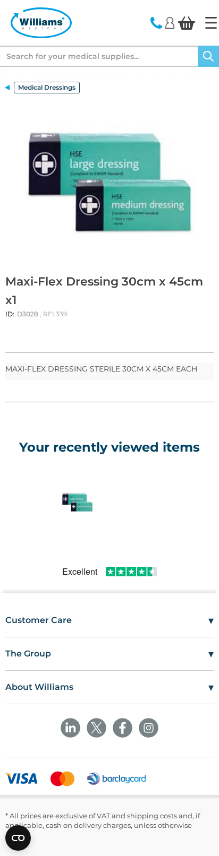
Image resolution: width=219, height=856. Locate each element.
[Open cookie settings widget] (18, 838)
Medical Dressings (46, 87)
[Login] (169, 22)
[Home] (211, 23)
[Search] (208, 56)
